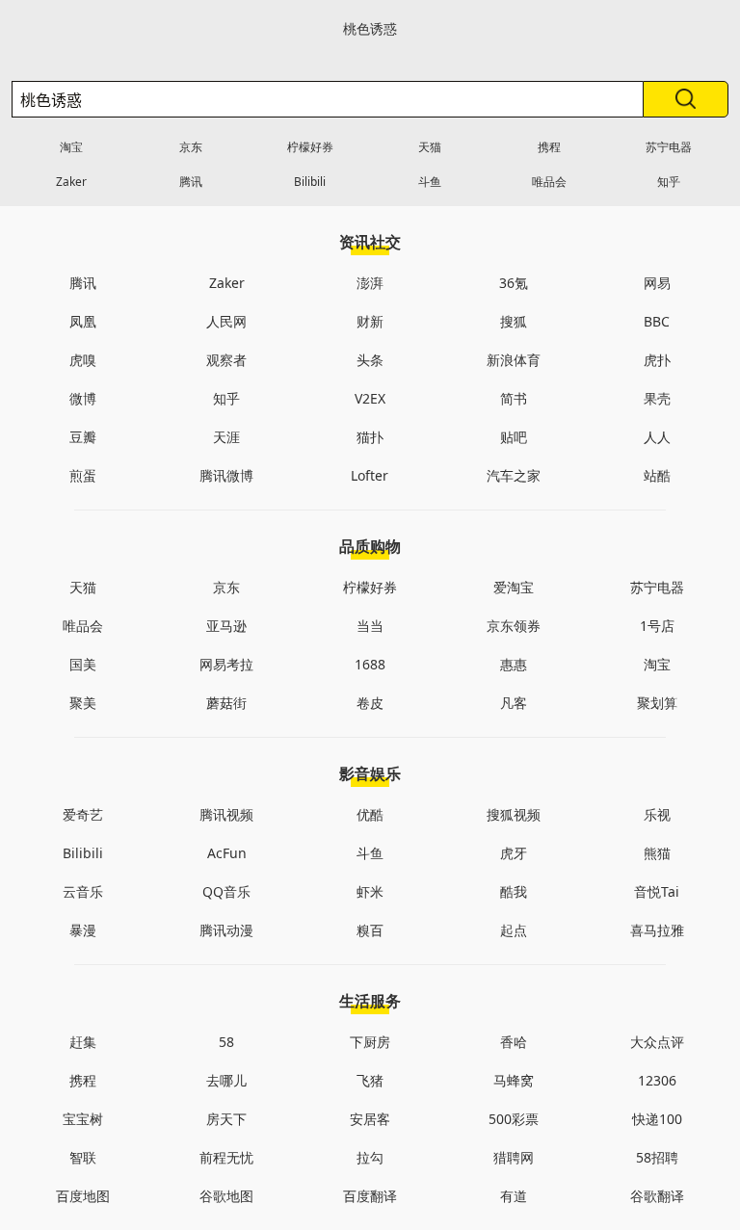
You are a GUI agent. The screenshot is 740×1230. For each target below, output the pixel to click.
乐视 (657, 814)
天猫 (429, 147)
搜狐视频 (514, 814)
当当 (370, 625)
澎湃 (370, 283)
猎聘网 (513, 1157)
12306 (657, 1080)
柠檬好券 (310, 147)
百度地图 (83, 1196)
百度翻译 (370, 1196)
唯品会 (549, 181)
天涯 (226, 437)
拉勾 (370, 1157)
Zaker (71, 181)
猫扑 (370, 437)
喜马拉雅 (657, 930)
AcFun (227, 853)
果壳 (657, 398)
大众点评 (657, 1042)
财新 (370, 321)
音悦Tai (656, 891)
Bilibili (310, 181)
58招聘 (657, 1157)
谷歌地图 (226, 1196)
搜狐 (513, 321)
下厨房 (370, 1042)
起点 (513, 930)
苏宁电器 (669, 147)
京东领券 (514, 625)
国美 (82, 664)
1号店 (657, 625)
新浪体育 (514, 360)
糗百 (370, 930)
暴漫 (82, 930)
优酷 (370, 814)
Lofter (369, 475)
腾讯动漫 (226, 930)
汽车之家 (514, 475)
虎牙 (513, 853)
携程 (549, 147)
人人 (657, 437)
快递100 (657, 1119)
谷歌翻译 (657, 1196)
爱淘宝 (513, 587)
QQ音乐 (226, 891)
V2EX (370, 398)
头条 (370, 360)
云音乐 (83, 891)
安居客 (370, 1119)
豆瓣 (82, 437)
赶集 (82, 1042)
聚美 (82, 703)
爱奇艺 (83, 814)
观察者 (226, 360)
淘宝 (71, 147)
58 (226, 1042)
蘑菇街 (226, 703)
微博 (82, 398)
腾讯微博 (226, 475)
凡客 (513, 703)
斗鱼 (429, 181)
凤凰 (82, 321)
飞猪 (370, 1080)
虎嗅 (82, 360)
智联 (82, 1157)
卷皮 (370, 703)
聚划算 (657, 703)
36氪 (513, 283)
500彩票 (514, 1119)
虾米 (370, 891)
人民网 (226, 321)
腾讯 (190, 181)
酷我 (513, 891)
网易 (657, 283)
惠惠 (513, 664)
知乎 (668, 181)
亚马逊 (226, 625)
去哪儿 (226, 1080)
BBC (657, 321)
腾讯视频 (226, 814)
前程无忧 (226, 1157)
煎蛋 (82, 475)
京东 (190, 147)
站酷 (657, 475)
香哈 (513, 1042)
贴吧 (513, 437)
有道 (513, 1196)
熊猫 (657, 853)
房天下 (226, 1119)
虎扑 (657, 360)
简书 (513, 398)
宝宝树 (83, 1119)
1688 (370, 664)
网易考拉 (226, 664)
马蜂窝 (513, 1080)
